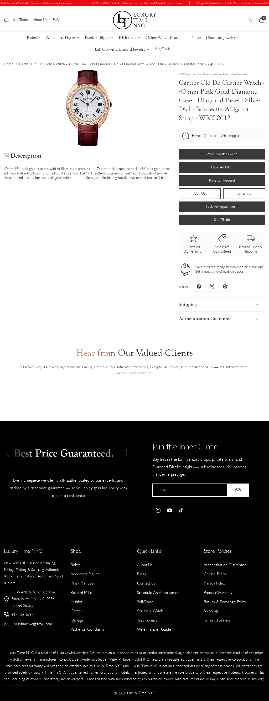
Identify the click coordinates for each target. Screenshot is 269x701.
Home (8, 64)
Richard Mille (81, 592)
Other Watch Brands (164, 37)
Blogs (141, 573)
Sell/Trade (20, 20)
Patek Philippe (97, 37)
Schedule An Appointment (159, 592)
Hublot (76, 601)
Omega (77, 620)
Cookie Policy (215, 573)
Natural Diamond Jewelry (214, 37)
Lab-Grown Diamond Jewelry (120, 49)
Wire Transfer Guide (154, 629)
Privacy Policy (215, 583)
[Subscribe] (238, 490)
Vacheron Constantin (88, 629)
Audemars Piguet (60, 37)
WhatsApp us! (231, 136)
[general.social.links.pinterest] (225, 286)
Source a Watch (150, 610)
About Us (40, 20)
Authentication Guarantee (225, 564)
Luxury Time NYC (141, 693)
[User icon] (250, 20)
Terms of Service (217, 620)
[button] (7, 20)
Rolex (32, 37)
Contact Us (146, 583)
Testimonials (147, 620)
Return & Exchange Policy (225, 601)
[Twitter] (212, 286)
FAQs (56, 20)
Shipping (211, 610)
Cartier (76, 610)
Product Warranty (218, 592)
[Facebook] (199, 286)
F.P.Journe (127, 37)
